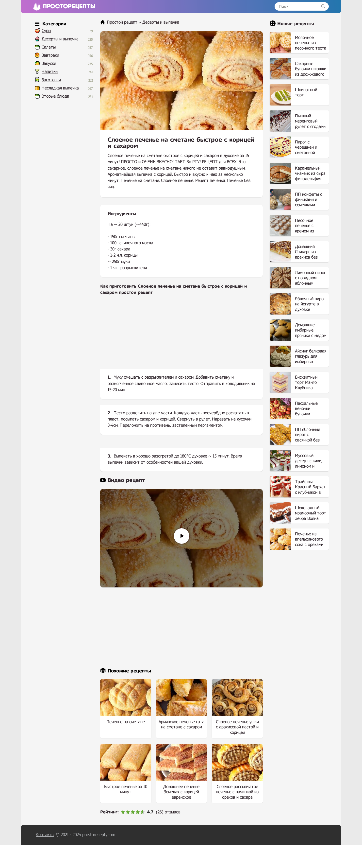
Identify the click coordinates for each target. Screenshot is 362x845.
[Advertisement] (181, 336)
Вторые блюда (55, 96)
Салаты (49, 47)
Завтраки (50, 55)
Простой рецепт (122, 22)
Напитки (50, 71)
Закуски (49, 63)
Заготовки (51, 80)
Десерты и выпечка (60, 39)
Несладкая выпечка (60, 88)
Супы (46, 30)
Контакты (45, 834)
